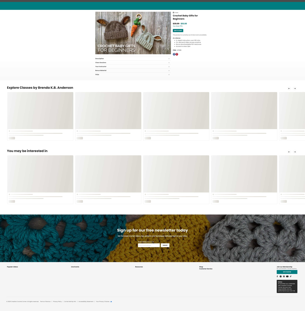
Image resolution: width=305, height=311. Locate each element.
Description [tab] (99, 59)
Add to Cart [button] (178, 30)
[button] (174, 54)
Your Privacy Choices (102, 301)
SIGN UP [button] (165, 245)
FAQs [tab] (97, 75)
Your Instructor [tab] (100, 67)
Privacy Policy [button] (57, 301)
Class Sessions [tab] (100, 63)
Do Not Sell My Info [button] (70, 301)
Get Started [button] (287, 272)
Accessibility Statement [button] (86, 301)
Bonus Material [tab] (100, 71)
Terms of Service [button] (45, 301)
